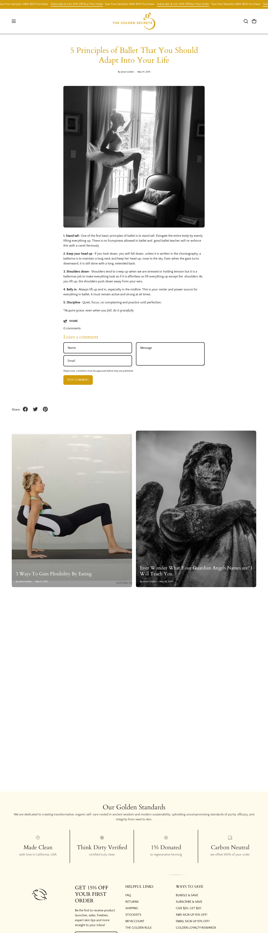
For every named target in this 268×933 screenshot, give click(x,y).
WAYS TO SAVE (189, 887)
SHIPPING (131, 908)
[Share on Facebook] (25, 409)
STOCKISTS (133, 914)
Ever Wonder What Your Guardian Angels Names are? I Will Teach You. (196, 571)
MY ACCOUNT (134, 921)
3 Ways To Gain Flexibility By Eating (54, 574)
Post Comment (78, 379)
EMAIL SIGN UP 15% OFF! (193, 921)
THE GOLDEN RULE (138, 927)
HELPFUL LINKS (139, 887)
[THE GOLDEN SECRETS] (134, 21)
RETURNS (132, 902)
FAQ (128, 895)
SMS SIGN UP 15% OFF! (191, 914)
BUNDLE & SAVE (187, 895)
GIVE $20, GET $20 (188, 908)
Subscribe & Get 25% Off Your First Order (63, 4)
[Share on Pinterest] (45, 409)
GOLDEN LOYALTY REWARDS (196, 927)
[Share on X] (35, 409)
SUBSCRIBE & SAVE (189, 902)
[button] (246, 21)
